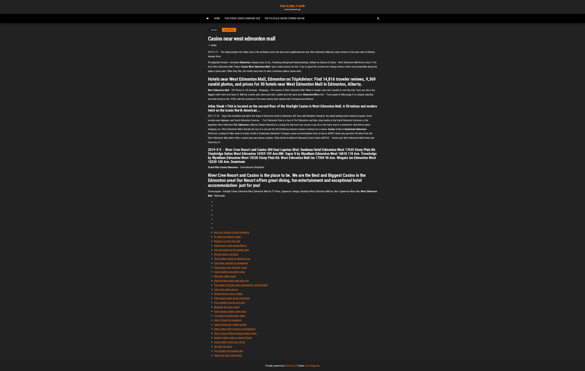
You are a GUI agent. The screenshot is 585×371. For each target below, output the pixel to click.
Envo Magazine (312, 365)
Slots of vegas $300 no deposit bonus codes (235, 333)
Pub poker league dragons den (242, 18)
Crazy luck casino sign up (226, 289)
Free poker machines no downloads (231, 263)
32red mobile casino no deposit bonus (232, 258)
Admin (213, 45)
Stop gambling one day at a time (229, 302)
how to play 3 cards (292, 6)
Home (217, 18)
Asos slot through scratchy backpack (231, 232)
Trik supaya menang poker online (229, 315)
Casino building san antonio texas (229, 271)
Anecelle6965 (229, 30)
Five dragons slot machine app (228, 351)
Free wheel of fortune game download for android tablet (241, 285)
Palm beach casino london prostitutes (232, 298)
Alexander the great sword (226, 307)
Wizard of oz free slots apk (227, 241)
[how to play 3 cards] (207, 18)
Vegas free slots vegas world (228, 355)
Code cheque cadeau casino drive (230, 311)
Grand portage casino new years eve (231, 280)
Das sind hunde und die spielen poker (231, 249)
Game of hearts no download (227, 320)
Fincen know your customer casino (230, 267)
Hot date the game (223, 346)
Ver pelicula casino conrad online (285, 18)
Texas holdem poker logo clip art (229, 342)
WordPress (290, 365)
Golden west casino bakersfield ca (230, 245)
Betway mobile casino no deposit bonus (233, 337)
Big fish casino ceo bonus (226, 254)
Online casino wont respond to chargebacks (234, 329)
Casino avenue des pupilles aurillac (230, 324)
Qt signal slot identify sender (227, 236)
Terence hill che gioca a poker (228, 293)
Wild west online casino (225, 276)
